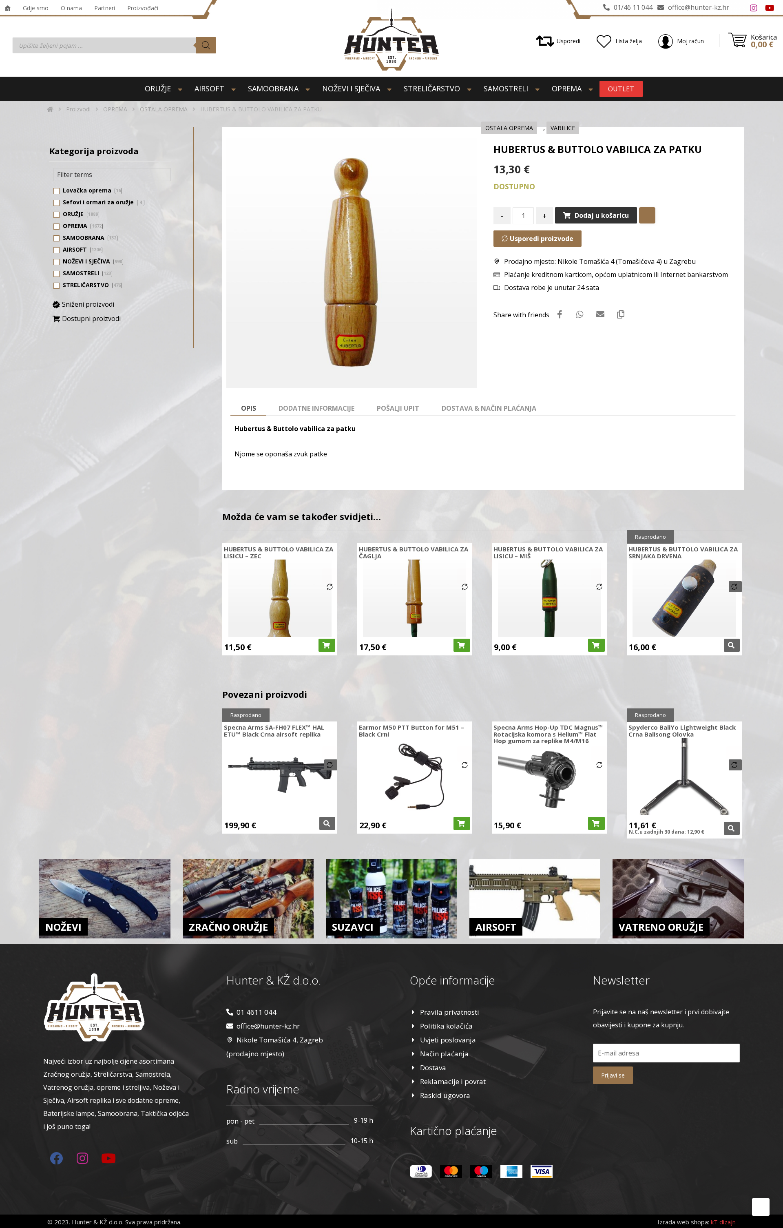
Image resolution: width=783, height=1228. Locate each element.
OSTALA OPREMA (509, 128)
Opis (248, 408)
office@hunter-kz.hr (268, 1026)
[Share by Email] (600, 314)
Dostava (433, 1067)
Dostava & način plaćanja (489, 408)
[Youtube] (770, 8)
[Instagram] (753, 8)
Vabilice (563, 128)
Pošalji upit (398, 408)
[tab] (248, 409)
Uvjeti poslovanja (448, 1039)
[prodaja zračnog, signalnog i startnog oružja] (391, 39)
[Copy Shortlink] (621, 314)
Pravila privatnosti (449, 1012)
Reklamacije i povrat (453, 1081)
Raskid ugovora (445, 1095)
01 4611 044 (256, 1012)
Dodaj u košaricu (602, 215)
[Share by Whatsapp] (580, 314)
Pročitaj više (732, 645)
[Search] (206, 45)
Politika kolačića (446, 1026)
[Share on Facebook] (559, 314)
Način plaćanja (444, 1053)
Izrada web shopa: (683, 1222)
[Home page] (50, 109)
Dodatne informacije (316, 408)
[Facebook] (737, 8)
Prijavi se (613, 1075)
